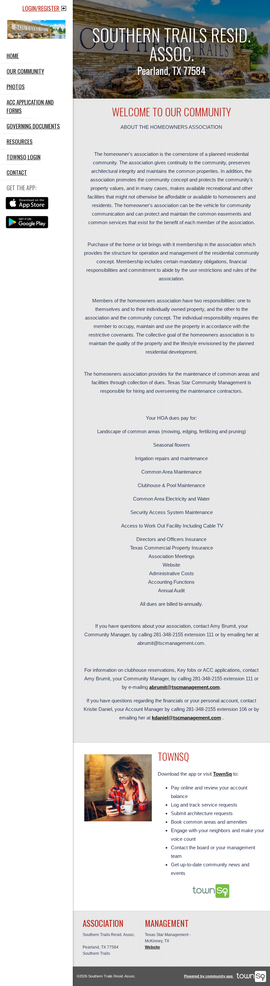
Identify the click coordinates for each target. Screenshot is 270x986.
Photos (16, 86)
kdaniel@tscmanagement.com (186, 717)
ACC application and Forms (30, 106)
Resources (20, 141)
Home (13, 55)
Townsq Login (23, 157)
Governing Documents (33, 126)
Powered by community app (209, 976)
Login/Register (41, 8)
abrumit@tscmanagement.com (184, 687)
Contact (17, 172)
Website (152, 947)
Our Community (25, 71)
